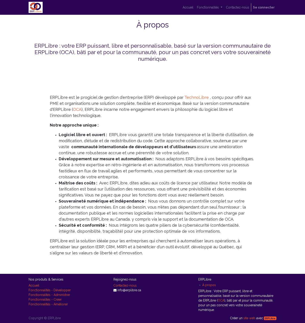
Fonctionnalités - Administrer (49, 295)
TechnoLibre (196, 97)
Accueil (34, 285)
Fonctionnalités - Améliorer (48, 304)
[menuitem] (188, 7)
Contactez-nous (125, 285)
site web (249, 318)
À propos (209, 285)
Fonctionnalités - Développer (50, 290)
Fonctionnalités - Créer (45, 299)
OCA (77, 109)
